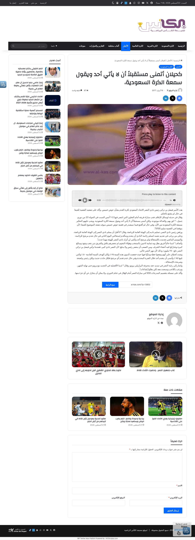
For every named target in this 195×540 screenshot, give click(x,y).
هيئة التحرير (23, 3)
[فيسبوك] (179, 98)
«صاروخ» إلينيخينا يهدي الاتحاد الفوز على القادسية (167, 420)
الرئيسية (43, 3)
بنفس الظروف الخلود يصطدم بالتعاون (30, 176)
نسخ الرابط (110, 285)
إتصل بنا (13, 3)
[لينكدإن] (166, 98)
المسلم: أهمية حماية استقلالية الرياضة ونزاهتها (29, 112)
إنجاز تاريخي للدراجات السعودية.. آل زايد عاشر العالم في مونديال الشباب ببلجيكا (28, 126)
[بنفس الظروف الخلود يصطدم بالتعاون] (53, 179)
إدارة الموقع (173, 90)
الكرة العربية (152, 46)
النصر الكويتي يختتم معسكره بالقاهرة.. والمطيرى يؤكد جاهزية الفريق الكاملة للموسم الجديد (29, 72)
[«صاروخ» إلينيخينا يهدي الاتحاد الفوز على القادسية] (165, 406)
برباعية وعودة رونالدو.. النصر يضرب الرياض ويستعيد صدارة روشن (129, 420)
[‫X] (172, 98)
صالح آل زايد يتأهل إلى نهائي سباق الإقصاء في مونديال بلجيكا (28, 189)
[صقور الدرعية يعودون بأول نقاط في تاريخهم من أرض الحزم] (89, 406)
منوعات (82, 46)
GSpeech (168, 204)
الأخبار (125, 46)
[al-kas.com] (162, 24)
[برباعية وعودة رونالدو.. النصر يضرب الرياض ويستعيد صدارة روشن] (127, 406)
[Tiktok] (121, 3)
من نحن (34, 3)
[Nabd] (126, 3)
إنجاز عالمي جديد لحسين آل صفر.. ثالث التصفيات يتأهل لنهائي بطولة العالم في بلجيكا (28, 86)
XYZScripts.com (112, 538)
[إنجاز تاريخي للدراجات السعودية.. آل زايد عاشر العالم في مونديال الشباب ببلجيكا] (53, 127)
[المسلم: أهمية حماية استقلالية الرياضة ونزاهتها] (53, 114)
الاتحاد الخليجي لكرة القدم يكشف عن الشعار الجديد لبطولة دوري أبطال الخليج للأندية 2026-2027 (28, 100)
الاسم (179, 485)
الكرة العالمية (137, 46)
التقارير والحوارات (96, 46)
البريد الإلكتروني (175, 497)
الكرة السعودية (168, 46)
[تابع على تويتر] (167, 90)
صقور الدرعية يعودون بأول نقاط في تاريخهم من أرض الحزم (90, 420)
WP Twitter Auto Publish (86, 538)
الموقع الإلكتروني (118, 497)
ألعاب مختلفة (113, 46)
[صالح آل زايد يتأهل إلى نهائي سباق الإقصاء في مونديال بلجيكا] (53, 191)
